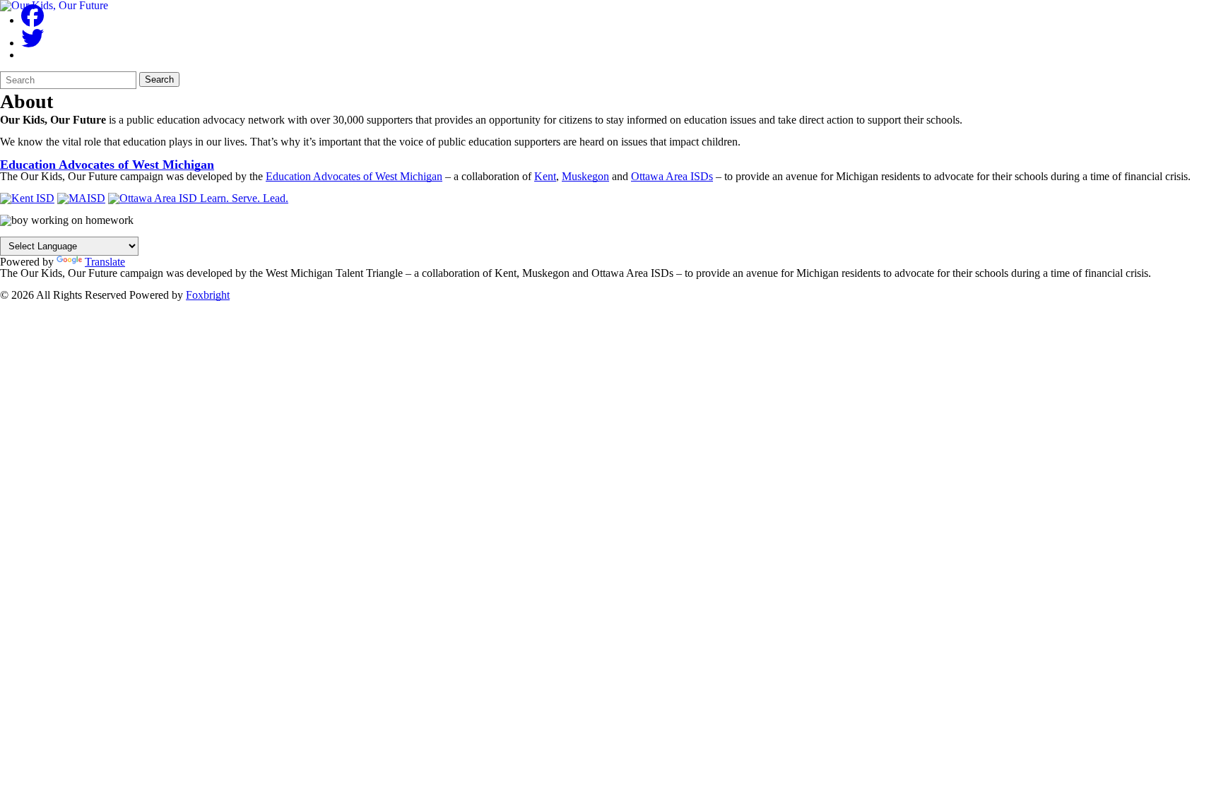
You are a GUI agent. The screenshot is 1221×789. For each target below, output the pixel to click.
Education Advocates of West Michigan (107, 165)
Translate (105, 262)
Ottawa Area (672, 176)
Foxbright (208, 295)
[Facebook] (32, 20)
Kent (545, 176)
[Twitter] (32, 43)
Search (159, 79)
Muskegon (585, 176)
